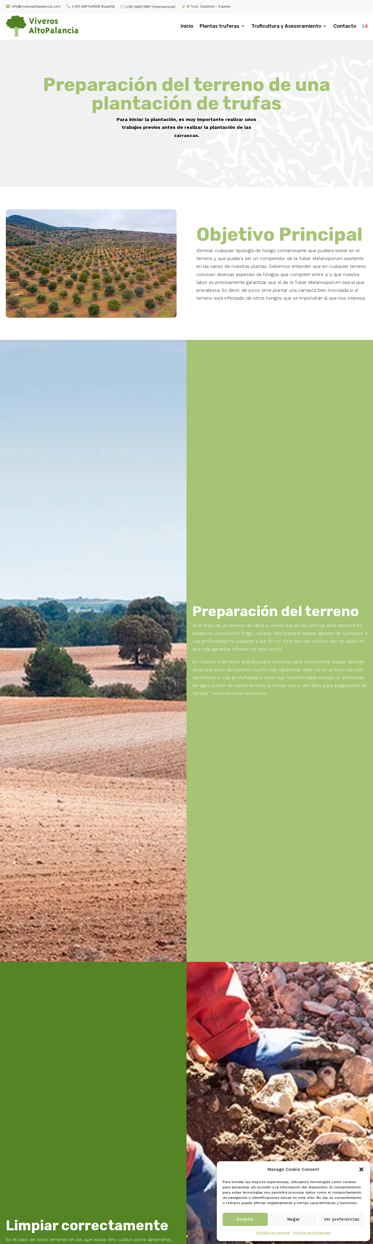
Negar (293, 1219)
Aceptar (245, 1219)
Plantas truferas (219, 26)
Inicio (187, 26)
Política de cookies (273, 1233)
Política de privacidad (312, 1233)
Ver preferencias (341, 1219)
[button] (361, 1169)
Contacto (344, 26)
